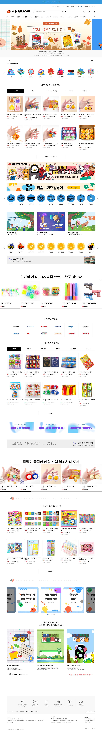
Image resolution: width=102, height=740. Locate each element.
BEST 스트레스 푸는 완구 (51, 91)
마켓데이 (19, 17)
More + (92, 60)
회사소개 (11, 711)
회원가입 (59, 6)
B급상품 (76, 17)
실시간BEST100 (39, 17)
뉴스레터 (93, 6)
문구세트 (55, 17)
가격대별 (62, 17)
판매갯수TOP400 (28, 17)
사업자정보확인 (40, 720)
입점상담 (37, 711)
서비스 (16, 711)
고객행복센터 (74, 6)
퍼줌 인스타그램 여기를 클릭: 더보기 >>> (81, 675)
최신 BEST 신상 (69, 91)
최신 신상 (15, 91)
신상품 (12, 17)
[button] (100, 34)
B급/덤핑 (58, 349)
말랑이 (84, 17)
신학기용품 (73, 349)
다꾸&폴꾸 (87, 349)
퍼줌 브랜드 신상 (86, 91)
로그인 (54, 6)
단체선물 (69, 17)
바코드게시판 (87, 6)
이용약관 (22, 711)
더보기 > (100, 280)
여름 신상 (33, 91)
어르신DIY (43, 349)
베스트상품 (48, 17)
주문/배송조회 (66, 6)
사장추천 (14, 349)
